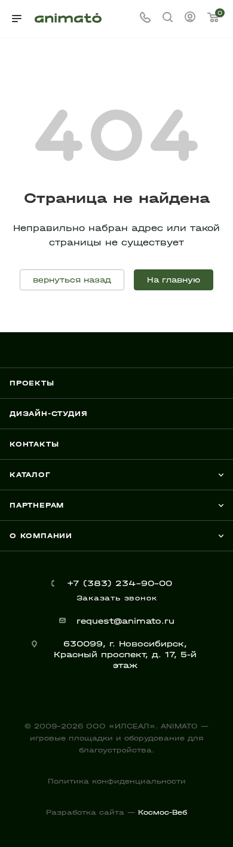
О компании (41, 536)
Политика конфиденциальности (117, 781)
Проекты (32, 383)
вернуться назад (72, 279)
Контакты (34, 444)
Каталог (30, 474)
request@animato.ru (125, 621)
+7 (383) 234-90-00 (119, 583)
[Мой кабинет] (190, 18)
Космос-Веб (162, 812)
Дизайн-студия (48, 413)
